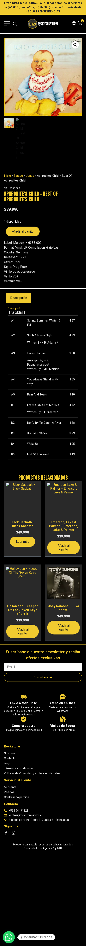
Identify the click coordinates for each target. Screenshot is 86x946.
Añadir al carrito (23, 231)
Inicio (7, 176)
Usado (30, 176)
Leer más (22, 542)
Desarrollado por (43, 848)
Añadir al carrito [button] (64, 547)
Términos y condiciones (19, 768)
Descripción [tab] (18, 298)
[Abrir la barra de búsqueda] (15, 24)
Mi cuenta (10, 787)
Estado (18, 176)
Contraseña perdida (16, 797)
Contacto (10, 758)
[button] (75, 44)
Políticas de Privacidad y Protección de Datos (32, 773)
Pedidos (9, 792)
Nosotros (9, 753)
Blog (7, 763)
